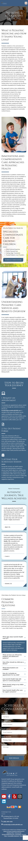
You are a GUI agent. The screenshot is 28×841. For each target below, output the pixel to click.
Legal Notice (18, 834)
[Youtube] (3, 796)
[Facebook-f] (9, 796)
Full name (4, 713)
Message (4, 744)
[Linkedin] (3, 801)
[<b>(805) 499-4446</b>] (2, 821)
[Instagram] (19, 796)
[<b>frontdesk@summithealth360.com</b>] (2, 824)
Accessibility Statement (13, 836)
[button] (26, 3)
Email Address (6, 729)
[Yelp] (14, 796)
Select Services (6, 737)
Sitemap (22, 836)
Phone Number (6, 721)
